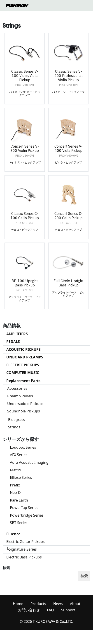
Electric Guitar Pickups (25, 541)
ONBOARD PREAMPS (24, 357)
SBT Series (19, 522)
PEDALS (13, 341)
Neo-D (15, 492)
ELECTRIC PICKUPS (22, 364)
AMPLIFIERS (17, 333)
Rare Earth (19, 500)
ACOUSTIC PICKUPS (23, 349)
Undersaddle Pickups (25, 403)
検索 (6, 567)
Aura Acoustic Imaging (29, 462)
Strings (14, 427)
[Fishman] (17, 5)
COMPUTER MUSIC (22, 372)
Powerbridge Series (27, 515)
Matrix (15, 470)
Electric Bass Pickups (24, 557)
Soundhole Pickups (23, 411)
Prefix (15, 485)
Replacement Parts (23, 380)
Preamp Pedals (20, 396)
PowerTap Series (24, 507)
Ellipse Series (21, 477)
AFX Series (18, 454)
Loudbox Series (23, 447)
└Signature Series (21, 549)
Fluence (13, 533)
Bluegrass (16, 419)
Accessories (17, 388)
